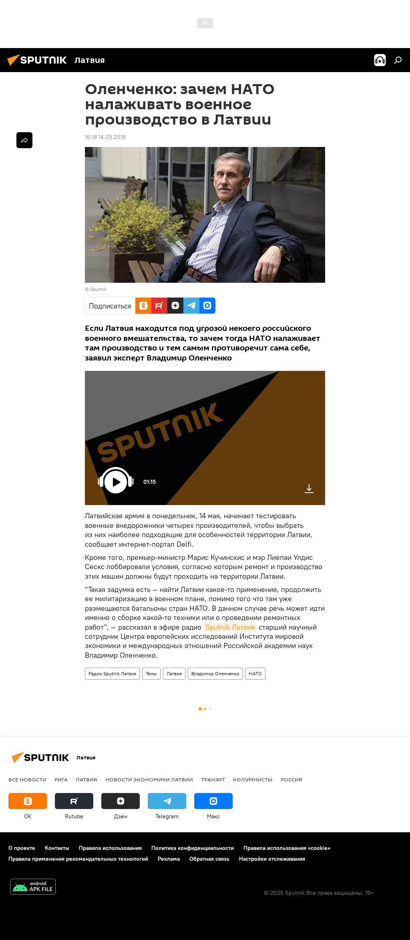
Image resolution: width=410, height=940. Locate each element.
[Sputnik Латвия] (39, 66)
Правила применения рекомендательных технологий (78, 858)
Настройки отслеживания (272, 858)
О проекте (21, 847)
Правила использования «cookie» (286, 847)
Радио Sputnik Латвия (112, 673)
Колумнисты (253, 779)
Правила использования (110, 847)
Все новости (27, 779)
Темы (151, 673)
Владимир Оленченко (215, 673)
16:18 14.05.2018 (105, 137)
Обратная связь (209, 858)
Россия (291, 779)
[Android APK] (33, 888)
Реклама (169, 858)
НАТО (255, 673)
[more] (24, 140)
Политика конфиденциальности (192, 847)
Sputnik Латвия (230, 627)
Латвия (174, 673)
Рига (61, 779)
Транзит (213, 779)
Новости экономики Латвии (149, 779)
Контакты (57, 847)
